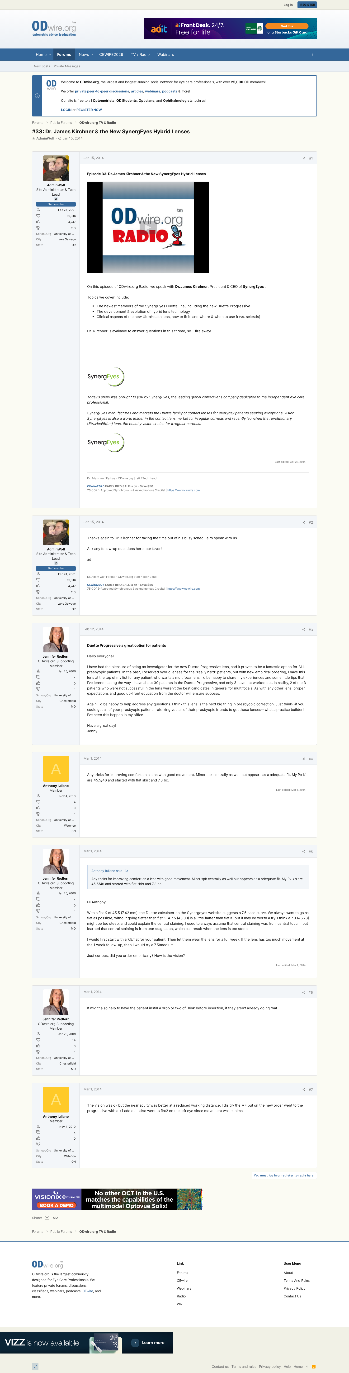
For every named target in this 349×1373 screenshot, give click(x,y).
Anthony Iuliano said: (107, 871)
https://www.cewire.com (183, 490)
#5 (311, 852)
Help (287, 1366)
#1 (311, 158)
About (288, 1273)
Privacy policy (295, 1288)
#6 (311, 992)
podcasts (169, 91)
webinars (152, 91)
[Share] (304, 158)
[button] (50, 54)
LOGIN (66, 110)
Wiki (180, 1304)
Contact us (292, 1296)
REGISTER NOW (89, 110)
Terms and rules (297, 1280)
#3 (311, 630)
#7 (311, 1090)
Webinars (184, 1288)
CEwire (87, 1291)
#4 (311, 759)
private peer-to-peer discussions (102, 91)
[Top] (307, 1366)
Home (298, 1366)
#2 (311, 522)
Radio (181, 1296)
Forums (182, 1273)
